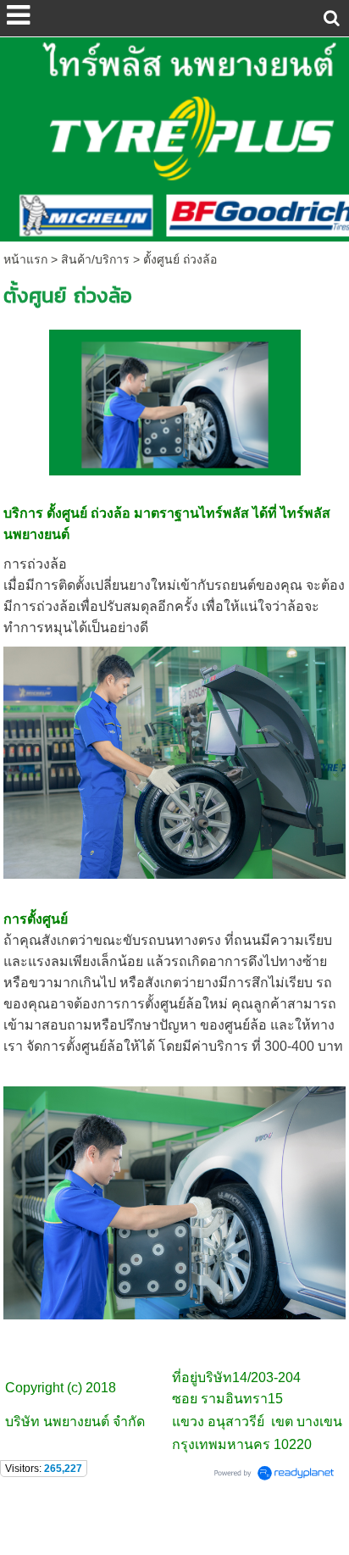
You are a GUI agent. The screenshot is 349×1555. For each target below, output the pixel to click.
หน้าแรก (25, 259)
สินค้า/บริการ (95, 259)
